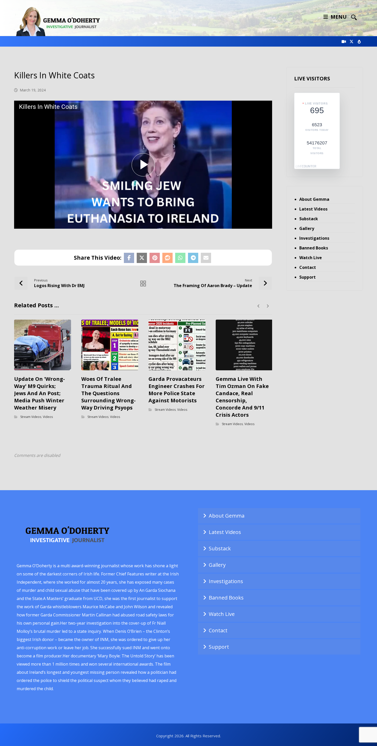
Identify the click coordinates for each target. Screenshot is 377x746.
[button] (354, 17)
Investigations (314, 238)
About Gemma (314, 199)
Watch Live (310, 257)
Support (307, 277)
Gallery (306, 228)
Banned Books (313, 248)
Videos (48, 417)
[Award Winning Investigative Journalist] (60, 20)
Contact (307, 267)
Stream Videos (30, 417)
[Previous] (258, 306)
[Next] (267, 306)
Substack (308, 219)
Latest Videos (313, 209)
